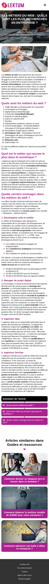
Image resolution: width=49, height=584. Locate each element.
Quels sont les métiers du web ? (18, 405)
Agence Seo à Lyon (25, 575)
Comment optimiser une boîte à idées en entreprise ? (24, 547)
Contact (24, 571)
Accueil (24, 29)
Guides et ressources (24, 32)
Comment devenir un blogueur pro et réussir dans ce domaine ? (24, 480)
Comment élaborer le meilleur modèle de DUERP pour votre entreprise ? (24, 513)
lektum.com (25, 564)
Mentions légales (24, 579)
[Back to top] (43, 578)
